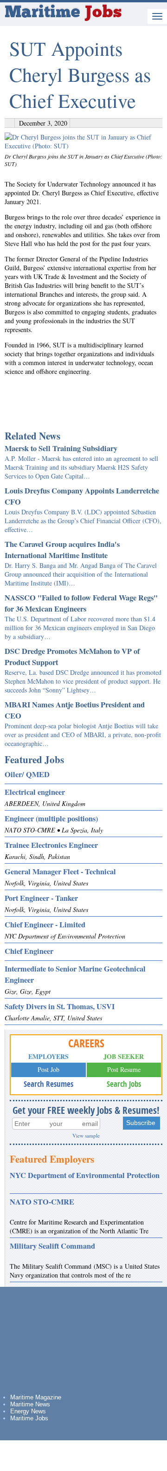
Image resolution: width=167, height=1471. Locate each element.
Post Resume (124, 1069)
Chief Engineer (29, 951)
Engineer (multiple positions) (51, 818)
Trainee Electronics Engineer (51, 845)
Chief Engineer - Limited (45, 924)
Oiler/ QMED (27, 774)
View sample (86, 1135)
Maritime (63, 13)
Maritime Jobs (29, 1418)
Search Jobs (124, 1083)
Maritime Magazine (35, 1397)
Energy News (28, 1411)
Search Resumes (48, 1083)
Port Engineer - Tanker (41, 898)
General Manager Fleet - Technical (60, 871)
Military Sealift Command (52, 1245)
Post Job (48, 1069)
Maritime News (30, 1404)
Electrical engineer (35, 792)
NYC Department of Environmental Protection (85, 1175)
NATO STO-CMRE (42, 1201)
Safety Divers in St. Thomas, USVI (60, 1006)
